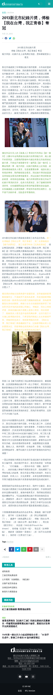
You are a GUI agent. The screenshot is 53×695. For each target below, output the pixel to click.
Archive (10, 13)
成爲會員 (6, 571)
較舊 (48, 557)
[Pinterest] (30, 549)
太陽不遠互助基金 (9, 583)
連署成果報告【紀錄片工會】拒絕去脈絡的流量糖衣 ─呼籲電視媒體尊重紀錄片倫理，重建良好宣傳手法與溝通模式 (26, 623)
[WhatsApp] (14, 38)
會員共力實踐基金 (9, 591)
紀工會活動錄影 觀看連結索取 (16, 609)
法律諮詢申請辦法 (9, 587)
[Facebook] (6, 38)
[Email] (36, 549)
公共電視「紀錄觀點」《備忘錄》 (16, 579)
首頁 (4, 13)
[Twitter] (10, 38)
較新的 (6, 557)
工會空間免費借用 (9, 575)
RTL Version (30, 691)
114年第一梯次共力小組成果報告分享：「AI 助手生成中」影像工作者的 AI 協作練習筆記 (25, 636)
